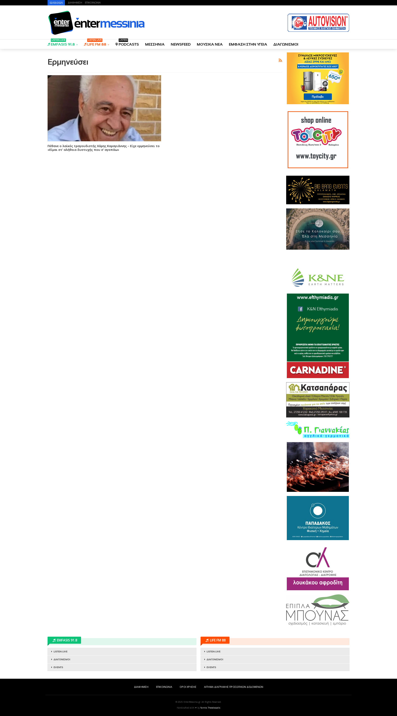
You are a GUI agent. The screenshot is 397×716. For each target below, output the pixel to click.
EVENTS (58, 667)
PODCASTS (129, 43)
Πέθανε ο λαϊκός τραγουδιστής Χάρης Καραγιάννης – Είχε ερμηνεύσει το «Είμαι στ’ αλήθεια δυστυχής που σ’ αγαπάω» (104, 148)
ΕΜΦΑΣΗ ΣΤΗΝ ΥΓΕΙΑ (248, 44)
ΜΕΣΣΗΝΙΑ (155, 44)
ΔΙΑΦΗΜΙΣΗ (75, 2)
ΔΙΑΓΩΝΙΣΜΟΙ (285, 44)
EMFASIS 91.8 (63, 43)
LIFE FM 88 (96, 43)
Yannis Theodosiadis (210, 707)
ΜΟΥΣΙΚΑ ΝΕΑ (210, 44)
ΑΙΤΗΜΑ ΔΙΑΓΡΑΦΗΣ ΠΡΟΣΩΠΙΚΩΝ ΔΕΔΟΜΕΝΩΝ (233, 687)
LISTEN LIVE (60, 651)
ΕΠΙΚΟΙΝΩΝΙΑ (93, 2)
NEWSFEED (181, 44)
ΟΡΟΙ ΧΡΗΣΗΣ (188, 687)
